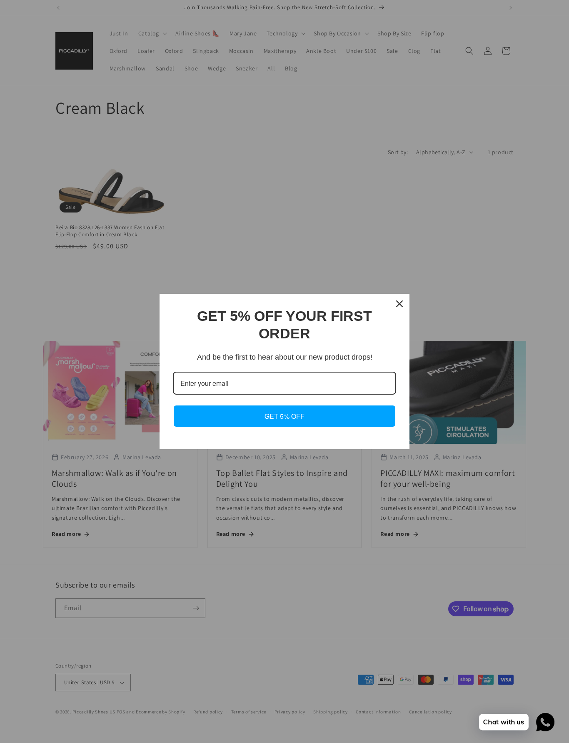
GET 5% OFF (284, 416)
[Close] (399, 304)
